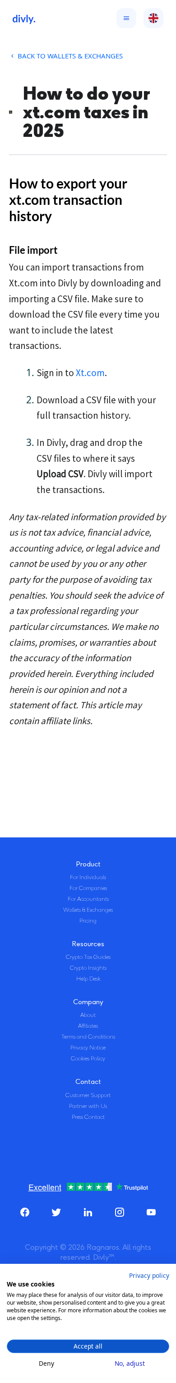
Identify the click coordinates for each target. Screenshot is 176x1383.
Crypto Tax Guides (88, 957)
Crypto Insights (88, 968)
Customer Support (88, 1095)
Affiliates (88, 1026)
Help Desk (88, 979)
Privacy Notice (88, 1048)
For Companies (88, 888)
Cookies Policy (88, 1058)
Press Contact (88, 1117)
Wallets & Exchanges (88, 910)
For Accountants (88, 899)
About (88, 1015)
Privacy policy (149, 1275)
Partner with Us (88, 1106)
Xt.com (90, 373)
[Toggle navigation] (124, 18)
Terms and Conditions (88, 1037)
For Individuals (88, 877)
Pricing (88, 921)
